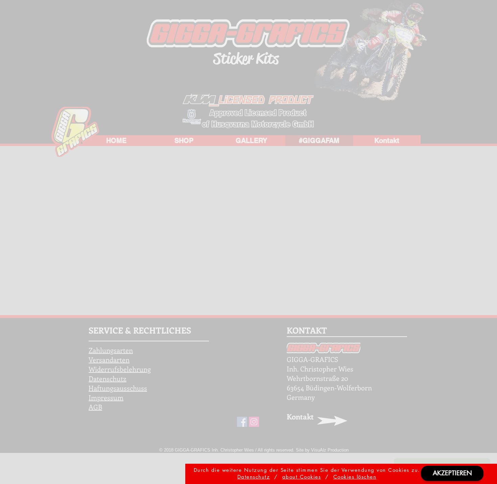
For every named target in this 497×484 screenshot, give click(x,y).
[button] (452, 473)
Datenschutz (253, 477)
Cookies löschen (355, 477)
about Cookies (301, 477)
